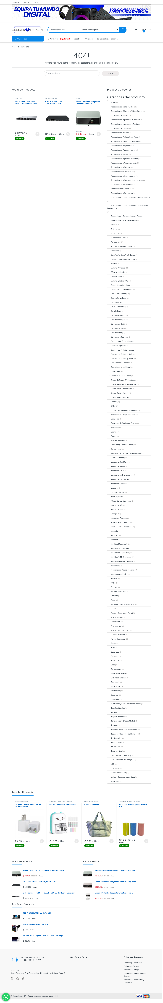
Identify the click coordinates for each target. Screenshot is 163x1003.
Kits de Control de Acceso (121, 501)
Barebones (115, 251)
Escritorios (115, 428)
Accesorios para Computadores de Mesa (127, 180)
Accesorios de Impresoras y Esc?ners (125, 120)
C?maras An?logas (118, 268)
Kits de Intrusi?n (117, 505)
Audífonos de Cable (118, 238)
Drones (114, 402)
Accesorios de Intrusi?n (120, 128)
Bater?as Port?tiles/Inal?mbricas (123, 255)
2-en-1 (113, 103)
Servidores (18, 98)
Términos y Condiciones (133, 963)
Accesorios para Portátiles (121, 189)
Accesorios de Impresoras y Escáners (125, 124)
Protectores (115, 622)
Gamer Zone (116, 449)
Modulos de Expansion (120, 553)
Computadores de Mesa (120, 367)
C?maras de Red (117, 272)
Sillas (113, 665)
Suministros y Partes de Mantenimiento (126, 704)
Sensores (114, 656)
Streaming (115, 699)
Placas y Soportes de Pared (122, 613)
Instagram (26, 2)
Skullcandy (115, 682)
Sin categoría (116, 669)
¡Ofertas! (66, 39)
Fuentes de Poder (118, 440)
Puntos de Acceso (118, 639)
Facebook (15, 2)
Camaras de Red (117, 328)
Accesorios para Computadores (123, 176)
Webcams (115, 781)
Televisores (115, 747)
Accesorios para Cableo (120, 167)
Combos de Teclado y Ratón (122, 358)
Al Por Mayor (52, 39)
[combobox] (64, 30)
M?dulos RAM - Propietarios (121, 527)
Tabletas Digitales (118, 708)
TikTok (36, 2)
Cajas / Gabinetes (118, 307)
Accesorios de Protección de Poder (125, 141)
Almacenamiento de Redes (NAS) (124, 220)
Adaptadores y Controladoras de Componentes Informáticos (127, 206)
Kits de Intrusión (117, 509)
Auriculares (115, 242)
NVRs (113, 583)
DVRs (113, 406)
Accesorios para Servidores (122, 193)
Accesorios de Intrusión (120, 133)
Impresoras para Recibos (120, 479)
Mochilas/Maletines (118, 544)
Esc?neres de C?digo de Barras (123, 415)
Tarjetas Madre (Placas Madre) (123, 721)
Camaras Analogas (118, 315)
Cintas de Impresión (118, 345)
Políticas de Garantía (131, 966)
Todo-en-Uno (116, 751)
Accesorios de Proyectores (121, 146)
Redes (113, 643)
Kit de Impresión (117, 496)
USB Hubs (115, 768)
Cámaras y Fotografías (119, 337)
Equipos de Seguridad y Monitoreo (124, 410)
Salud (113, 647)
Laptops (114, 514)
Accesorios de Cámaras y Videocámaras (126, 111)
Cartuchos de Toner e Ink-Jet (122, 341)
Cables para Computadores (121, 289)
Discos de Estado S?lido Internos (123, 380)
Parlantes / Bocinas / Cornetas (122, 604)
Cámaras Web (116, 333)
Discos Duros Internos (119, 397)
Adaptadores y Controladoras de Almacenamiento (130, 197)
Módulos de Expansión (120, 548)
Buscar (110, 73)
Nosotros (78, 39)
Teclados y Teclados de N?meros (124, 730)
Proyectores (80, 98)
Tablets (114, 712)
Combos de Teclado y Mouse (122, 350)
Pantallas (114, 596)
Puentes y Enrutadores (120, 630)
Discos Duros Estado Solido (121, 389)
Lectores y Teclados (119, 518)
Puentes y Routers (118, 635)
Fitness (113, 436)
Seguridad (115, 652)
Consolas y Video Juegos (121, 376)
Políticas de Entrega (131, 970)
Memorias (114, 531)
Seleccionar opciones (74, 841)
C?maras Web (116, 277)
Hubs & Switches (51, 98)
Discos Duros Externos (119, 393)
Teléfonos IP (116, 742)
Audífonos (115, 233)
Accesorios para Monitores (121, 184)
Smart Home (115, 686)
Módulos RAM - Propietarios (122, 561)
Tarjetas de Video (118, 717)
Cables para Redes (118, 294)
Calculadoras (116, 311)
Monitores (115, 566)
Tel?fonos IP (116, 738)
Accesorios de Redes (119, 154)
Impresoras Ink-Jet (118, 466)
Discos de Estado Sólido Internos (124, 384)
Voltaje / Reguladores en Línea (123, 777)
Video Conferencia (118, 773)
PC (112, 609)
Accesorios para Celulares (121, 172)
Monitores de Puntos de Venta (122, 570)
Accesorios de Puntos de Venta (123, 150)
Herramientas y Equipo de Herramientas (126, 453)
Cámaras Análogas (118, 320)
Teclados (114, 725)
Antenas (114, 225)
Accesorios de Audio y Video (122, 107)
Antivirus (114, 229)
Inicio (14, 47)
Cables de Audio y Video (120, 285)
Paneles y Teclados (118, 591)
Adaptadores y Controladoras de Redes (126, 216)
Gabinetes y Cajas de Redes (122, 445)
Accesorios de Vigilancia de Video (124, 159)
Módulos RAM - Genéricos (121, 557)
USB (112, 764)
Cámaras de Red (117, 324)
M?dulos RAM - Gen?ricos (121, 522)
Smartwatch (115, 691)
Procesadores (116, 617)
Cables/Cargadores (118, 298)
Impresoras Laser (117, 471)
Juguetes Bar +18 (117, 492)
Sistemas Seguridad (118, 678)
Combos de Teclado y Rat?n (122, 354)
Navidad (114, 579)
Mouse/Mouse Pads (118, 574)
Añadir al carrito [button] (37, 134)
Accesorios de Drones (119, 115)
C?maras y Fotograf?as (120, 281)
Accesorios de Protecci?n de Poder (125, 137)
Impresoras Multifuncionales (121, 475)
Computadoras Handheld (120, 363)
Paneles (114, 587)
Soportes (114, 695)
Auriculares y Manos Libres (121, 246)
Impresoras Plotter (118, 484)
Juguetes (114, 488)
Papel (113, 600)
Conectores (115, 371)
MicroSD (114, 535)
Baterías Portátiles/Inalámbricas (123, 259)
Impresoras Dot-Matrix (119, 462)
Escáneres (115, 419)
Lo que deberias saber (106, 39)
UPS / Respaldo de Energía (121, 760)
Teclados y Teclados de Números (124, 734)
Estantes (114, 432)
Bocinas (114, 264)
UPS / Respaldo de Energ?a (122, 755)
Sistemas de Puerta (118, 673)
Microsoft (114, 540)
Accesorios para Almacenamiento (124, 163)
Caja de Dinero (117, 302)
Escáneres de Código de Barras (123, 423)
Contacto (89, 39)
